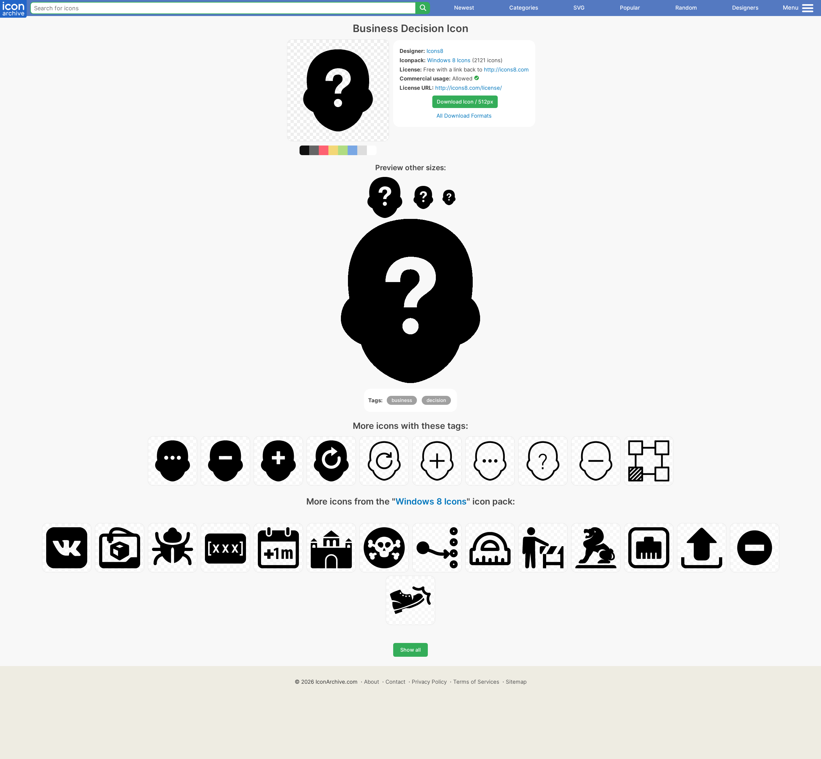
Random (686, 7)
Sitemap (516, 682)
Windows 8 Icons (448, 60)
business (402, 400)
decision (436, 400)
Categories (523, 7)
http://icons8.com (506, 69)
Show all (410, 649)
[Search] (422, 8)
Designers (745, 7)
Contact (395, 682)
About (371, 682)
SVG (579, 7)
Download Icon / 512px (465, 101)
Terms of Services (476, 682)
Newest (464, 7)
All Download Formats (464, 116)
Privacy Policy (429, 682)
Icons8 (435, 51)
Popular (630, 7)
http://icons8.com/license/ (468, 88)
